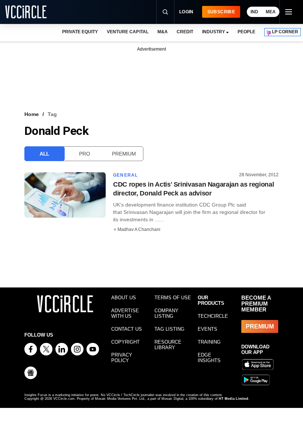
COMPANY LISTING (166, 313)
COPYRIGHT (125, 342)
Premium (124, 154)
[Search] (165, 12)
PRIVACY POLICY (121, 357)
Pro (84, 154)
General (125, 175)
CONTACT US (126, 329)
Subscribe (221, 11)
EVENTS (207, 329)
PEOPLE (246, 32)
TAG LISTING (169, 329)
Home (31, 114)
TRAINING (209, 342)
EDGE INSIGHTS (209, 357)
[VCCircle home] (26, 12)
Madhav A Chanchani (139, 229)
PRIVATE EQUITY (80, 32)
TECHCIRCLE (213, 316)
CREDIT (185, 32)
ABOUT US (123, 297)
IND (254, 11)
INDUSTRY (213, 32)
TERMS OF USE (172, 297)
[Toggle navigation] (288, 12)
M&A (162, 32)
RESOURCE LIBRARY (167, 344)
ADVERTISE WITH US (125, 313)
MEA (271, 11)
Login (186, 11)
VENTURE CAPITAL (127, 32)
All (45, 154)
